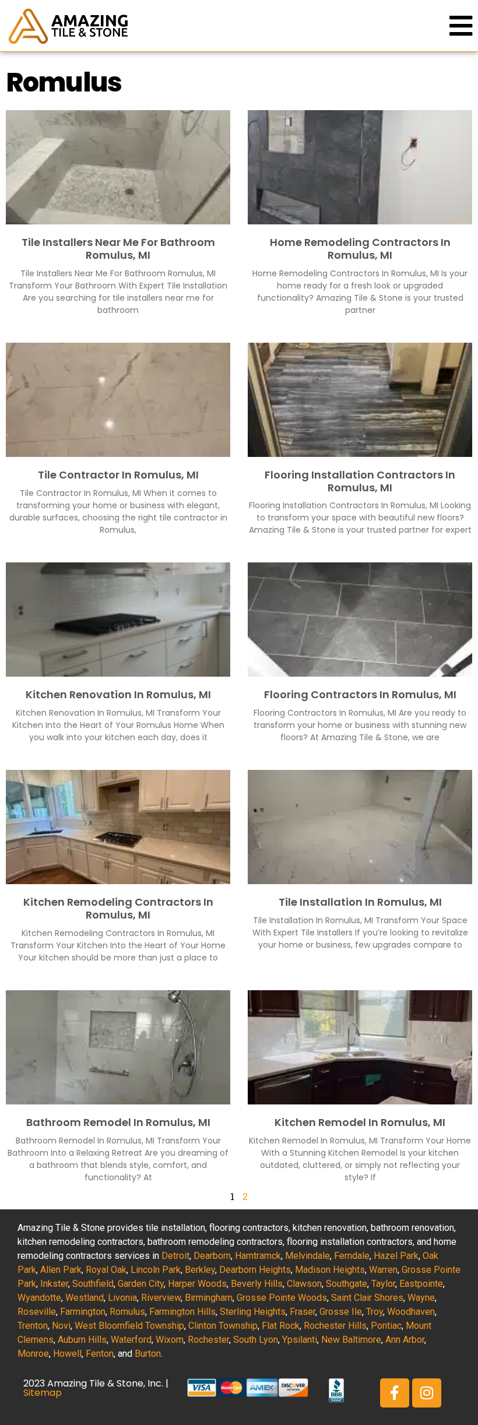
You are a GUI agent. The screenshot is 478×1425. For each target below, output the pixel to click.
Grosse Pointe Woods (282, 1297)
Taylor (383, 1283)
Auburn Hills (82, 1339)
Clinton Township (223, 1325)
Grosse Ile (340, 1311)
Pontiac (386, 1325)
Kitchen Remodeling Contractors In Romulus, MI (118, 908)
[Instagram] (426, 1393)
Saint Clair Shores (367, 1297)
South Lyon (255, 1339)
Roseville (36, 1311)
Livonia (122, 1297)
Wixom (170, 1339)
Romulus (127, 1311)
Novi (61, 1325)
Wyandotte (39, 1297)
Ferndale (352, 1255)
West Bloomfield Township (129, 1325)
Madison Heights (330, 1269)
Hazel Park (396, 1255)
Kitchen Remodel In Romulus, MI (360, 1122)
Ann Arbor (404, 1339)
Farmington (83, 1311)
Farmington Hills (182, 1311)
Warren (383, 1269)
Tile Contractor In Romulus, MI (118, 474)
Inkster (54, 1283)
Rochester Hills (335, 1325)
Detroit (175, 1255)
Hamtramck (258, 1255)
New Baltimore (351, 1339)
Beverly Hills (257, 1283)
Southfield (93, 1283)
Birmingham (209, 1297)
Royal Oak (106, 1269)
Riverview (161, 1297)
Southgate (346, 1283)
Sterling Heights (253, 1311)
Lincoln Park (156, 1269)
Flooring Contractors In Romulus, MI (360, 694)
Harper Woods (197, 1283)
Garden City (141, 1283)
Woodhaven (411, 1311)
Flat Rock (281, 1325)
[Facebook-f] (394, 1393)
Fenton (100, 1353)
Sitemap (42, 1392)
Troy (374, 1311)
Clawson (304, 1283)
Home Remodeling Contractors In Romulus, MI (360, 248)
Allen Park (61, 1269)
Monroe (33, 1353)
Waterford (131, 1339)
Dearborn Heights (255, 1269)
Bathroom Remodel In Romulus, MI (118, 1122)
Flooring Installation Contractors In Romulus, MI (360, 481)
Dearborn (212, 1255)
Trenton (32, 1325)
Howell (67, 1353)
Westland (84, 1297)
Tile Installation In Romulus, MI (360, 902)
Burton (148, 1353)
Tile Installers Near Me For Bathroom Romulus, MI (118, 248)
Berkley (200, 1269)
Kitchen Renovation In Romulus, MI (118, 694)
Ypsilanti (299, 1339)
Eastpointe (421, 1283)
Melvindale (307, 1255)
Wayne (421, 1297)
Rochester (208, 1339)
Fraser (302, 1311)
